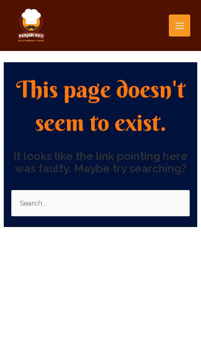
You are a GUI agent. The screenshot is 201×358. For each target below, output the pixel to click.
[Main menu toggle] (180, 25)
